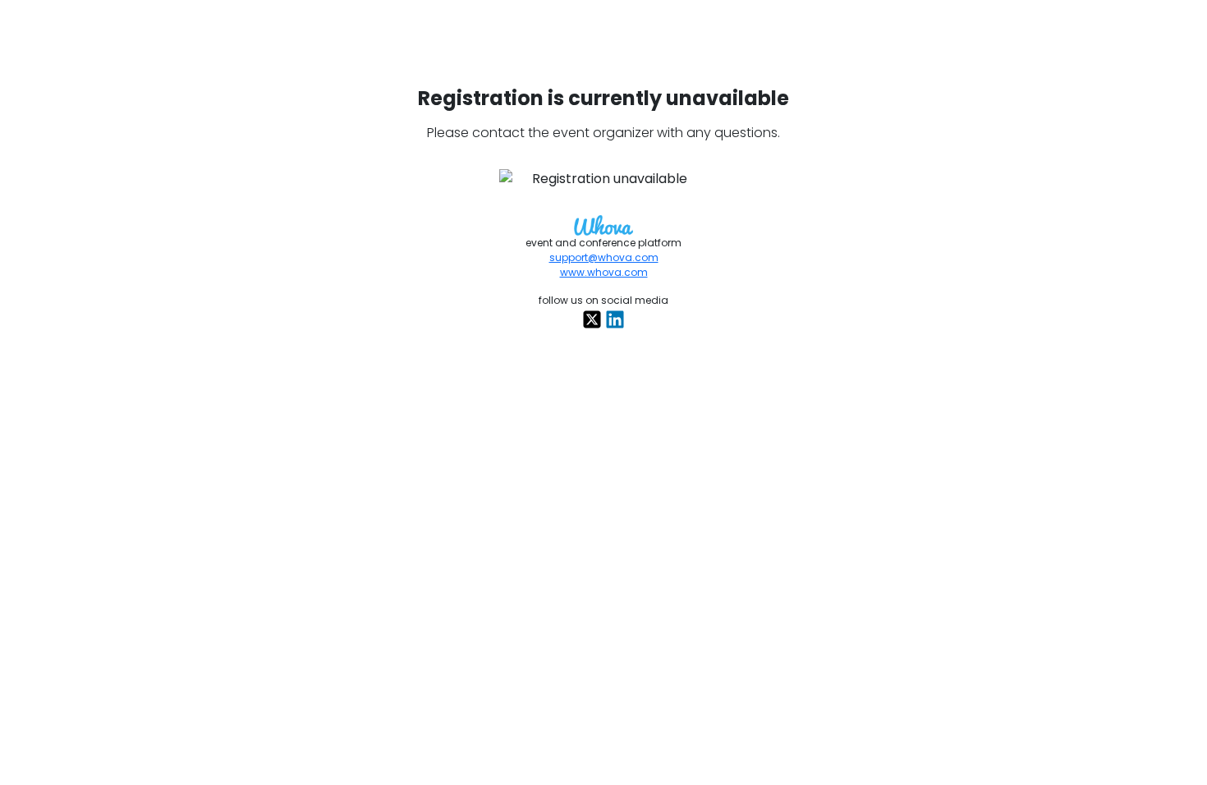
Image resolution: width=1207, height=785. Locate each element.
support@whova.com (604, 257)
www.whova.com (604, 272)
